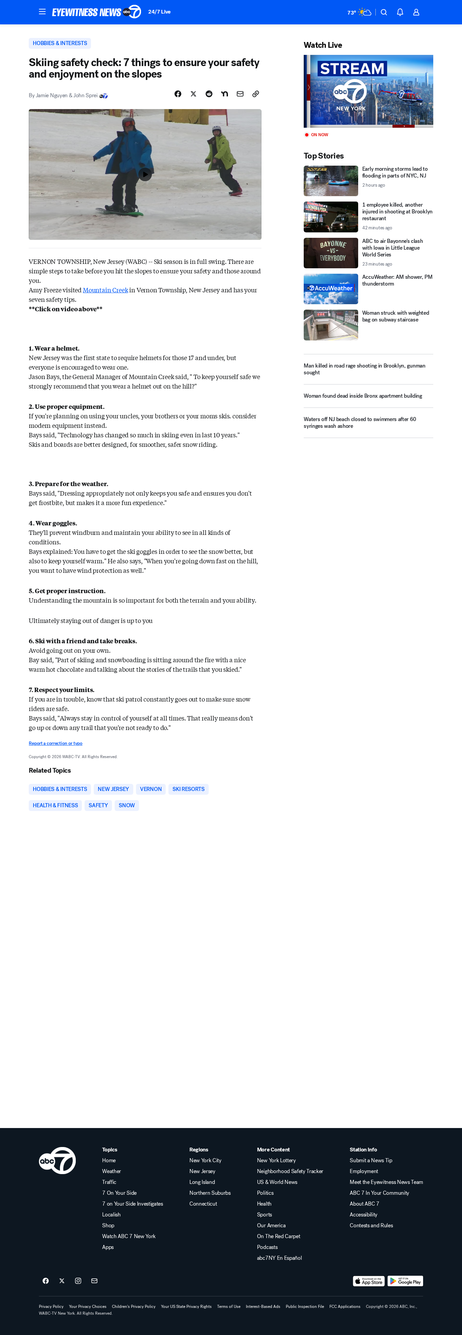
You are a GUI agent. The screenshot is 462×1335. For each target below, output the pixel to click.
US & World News (277, 1182)
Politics (265, 1193)
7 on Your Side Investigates (132, 1204)
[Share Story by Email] (240, 94)
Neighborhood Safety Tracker (290, 1171)
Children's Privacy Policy (134, 1307)
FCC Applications (345, 1307)
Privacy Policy (51, 1307)
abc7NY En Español (279, 1258)
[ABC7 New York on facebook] (45, 1281)
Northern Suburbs (210, 1193)
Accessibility (363, 1214)
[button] (42, 11)
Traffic (109, 1182)
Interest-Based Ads (263, 1307)
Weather (111, 1171)
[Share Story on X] (193, 94)
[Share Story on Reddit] (209, 94)
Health (264, 1204)
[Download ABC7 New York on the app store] (369, 1281)
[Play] (368, 91)
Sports (264, 1214)
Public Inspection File (305, 1307)
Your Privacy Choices (88, 1307)
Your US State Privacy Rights (186, 1307)
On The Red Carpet (278, 1236)
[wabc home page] (57, 1160)
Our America (271, 1225)
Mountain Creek (105, 289)
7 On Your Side (119, 1193)
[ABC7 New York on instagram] (78, 1281)
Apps (108, 1247)
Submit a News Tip (371, 1160)
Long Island (202, 1182)
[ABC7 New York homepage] (96, 12)
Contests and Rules (371, 1225)
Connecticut (203, 1204)
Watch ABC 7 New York (129, 1236)
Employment (364, 1171)
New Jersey (202, 1171)
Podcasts (267, 1247)
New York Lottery (276, 1160)
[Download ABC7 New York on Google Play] (405, 1281)
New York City (205, 1160)
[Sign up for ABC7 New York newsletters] (94, 1281)
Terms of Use (228, 1307)
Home (109, 1160)
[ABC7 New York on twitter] (62, 1281)
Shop (108, 1225)
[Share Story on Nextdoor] (224, 94)
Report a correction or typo (55, 743)
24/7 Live (159, 11)
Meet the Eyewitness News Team (386, 1182)
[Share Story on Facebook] (178, 94)
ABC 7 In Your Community (379, 1193)
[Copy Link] (255, 94)
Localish (111, 1214)
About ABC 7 (364, 1204)
